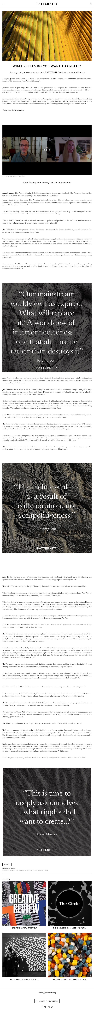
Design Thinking (38, 870)
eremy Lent (15, 79)
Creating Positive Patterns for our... (69, 980)
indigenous (5, 870)
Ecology (29, 870)
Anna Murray (68, 79)
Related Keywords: (9, 868)
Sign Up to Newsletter (48, 1001)
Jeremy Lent (14, 870)
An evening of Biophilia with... (24, 980)
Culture (46, 870)
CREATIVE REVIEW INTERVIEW (24, 928)
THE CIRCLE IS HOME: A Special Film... (69, 928)
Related (6, 880)
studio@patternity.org (47, 993)
